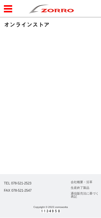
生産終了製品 (80, 188)
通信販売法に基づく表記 (85, 195)
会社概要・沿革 (81, 182)
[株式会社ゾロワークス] (51, 8)
